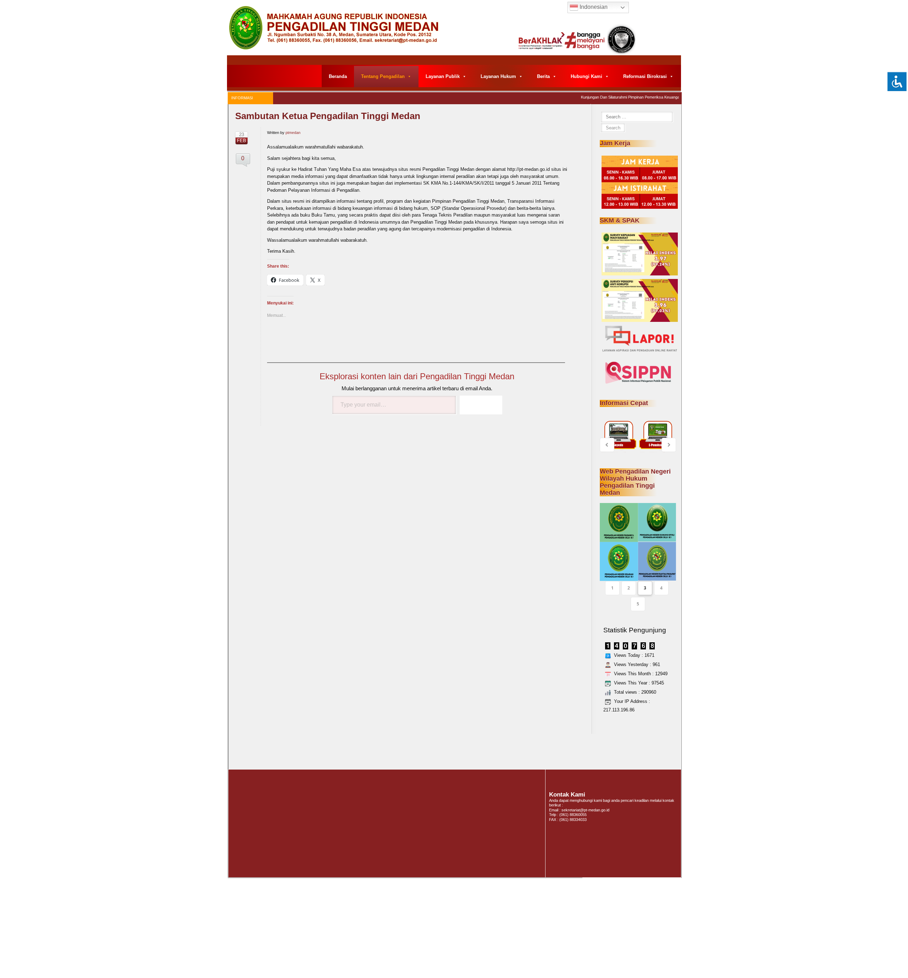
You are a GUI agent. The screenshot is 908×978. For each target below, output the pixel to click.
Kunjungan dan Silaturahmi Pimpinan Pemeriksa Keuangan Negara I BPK (630, 97)
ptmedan (293, 132)
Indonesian (593, 7)
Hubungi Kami (586, 76)
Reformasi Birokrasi (645, 76)
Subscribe (481, 405)
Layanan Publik (443, 76)
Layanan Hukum (498, 76)
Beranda (338, 76)
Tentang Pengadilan (383, 76)
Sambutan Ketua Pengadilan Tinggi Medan (327, 116)
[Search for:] (636, 116)
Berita (543, 76)
